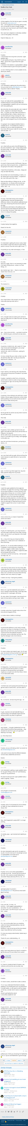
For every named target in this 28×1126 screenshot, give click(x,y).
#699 (26, 1004)
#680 (26, 664)
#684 (26, 725)
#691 (26, 845)
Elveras (5, 1082)
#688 (26, 802)
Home (2, 1121)
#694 (26, 902)
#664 (26, 329)
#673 (26, 514)
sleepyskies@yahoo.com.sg (9, 654)
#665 (26, 343)
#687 (26, 788)
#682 (26, 697)
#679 (26, 645)
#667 (26, 392)
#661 (26, 281)
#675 (26, 565)
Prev (9, 1060)
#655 (26, 140)
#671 (26, 468)
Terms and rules (11, 1120)
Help (24, 1120)
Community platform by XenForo (13, 1124)
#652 (26, 52)
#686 (26, 767)
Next (19, 1060)
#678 (26, 625)
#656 (26, 160)
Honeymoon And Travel (14, 1099)
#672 (26, 482)
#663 (26, 314)
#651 (26, 18)
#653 (26, 81)
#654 (26, 98)
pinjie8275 (4, 9)
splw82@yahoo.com (17, 87)
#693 (26, 886)
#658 (26, 221)
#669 (26, 427)
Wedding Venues (11, 1082)
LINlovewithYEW (7, 1074)
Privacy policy (19, 1120)
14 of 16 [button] (14, 1060)
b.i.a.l (5, 1105)
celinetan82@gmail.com (8, 749)
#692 (26, 869)
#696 (26, 948)
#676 (26, 587)
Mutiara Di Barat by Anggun (12, 1104)
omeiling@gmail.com (6, 792)
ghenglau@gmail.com (7, 856)
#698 (26, 975)
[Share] (23, 19)
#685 (26, 745)
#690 (26, 831)
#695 (26, 920)
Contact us (3, 1120)
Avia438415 (6, 1091)
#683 (26, 709)
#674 (26, 528)
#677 (26, 607)
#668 (26, 410)
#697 (26, 961)
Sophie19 (6, 1099)
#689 (26, 817)
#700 (26, 1051)
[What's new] (23, 1)
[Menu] (2, 1)
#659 (26, 237)
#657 (26, 196)
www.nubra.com (11, 23)
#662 (26, 293)
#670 (26, 452)
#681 (26, 683)
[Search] (26, 1)
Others (13, 1074)
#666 (26, 369)
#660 (26, 259)
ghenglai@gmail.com (6, 890)
